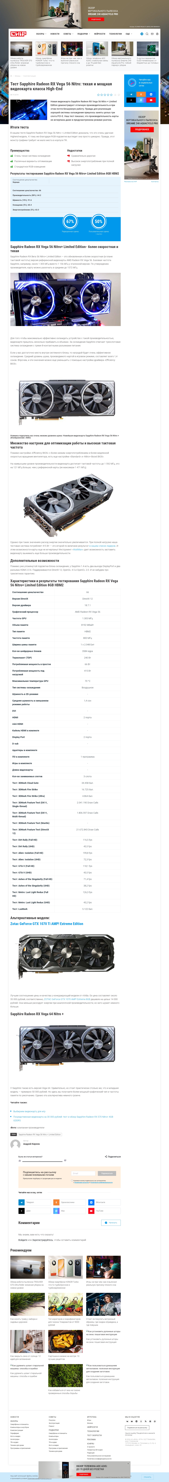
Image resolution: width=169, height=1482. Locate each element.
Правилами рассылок (81, 1182)
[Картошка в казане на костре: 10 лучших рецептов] (65, 1341)
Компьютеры (54, 1436)
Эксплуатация (54, 1423)
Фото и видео (15, 1436)
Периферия (14, 1433)
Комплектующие (16, 1430)
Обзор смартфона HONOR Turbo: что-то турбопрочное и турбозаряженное (45, 61)
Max (63, 1211)
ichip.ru (90, 1444)
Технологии (115, 34)
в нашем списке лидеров (102, 545)
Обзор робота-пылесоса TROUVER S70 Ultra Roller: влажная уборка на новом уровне (21, 63)
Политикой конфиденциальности (101, 1182)
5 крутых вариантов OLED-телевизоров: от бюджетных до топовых (147, 60)
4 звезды (108, 94)
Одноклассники (67, 1202)
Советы (67, 34)
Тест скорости (94, 1435)
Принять (147, 1477)
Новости (54, 34)
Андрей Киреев (31, 1144)
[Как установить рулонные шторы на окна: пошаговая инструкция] (103, 1333)
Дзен (28, 1211)
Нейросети (99, 34)
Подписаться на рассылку (137, 1428)
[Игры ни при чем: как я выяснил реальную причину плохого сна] (103, 1267)
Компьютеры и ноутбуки (19, 1427)
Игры (89, 1420)
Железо (90, 1423)
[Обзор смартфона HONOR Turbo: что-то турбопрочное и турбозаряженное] (65, 1267)
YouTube (99, 1211)
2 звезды (101, 94)
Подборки (82, 34)
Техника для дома (17, 1445)
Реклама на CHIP (130, 181)
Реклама (91, 1439)
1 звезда (98, 94)
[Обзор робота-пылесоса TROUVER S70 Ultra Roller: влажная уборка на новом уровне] (27, 1267)
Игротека (91, 1417)
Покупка (52, 1420)
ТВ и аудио (14, 1442)
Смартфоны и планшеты (19, 1424)
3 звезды (104, 94)
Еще (128, 34)
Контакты (155, 181)
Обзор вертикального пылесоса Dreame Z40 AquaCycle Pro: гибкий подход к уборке (121, 61)
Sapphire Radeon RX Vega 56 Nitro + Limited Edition (40, 1134)
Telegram (30, 1202)
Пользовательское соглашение (99, 1456)
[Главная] (11, 76)
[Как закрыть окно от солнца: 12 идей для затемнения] (27, 1341)
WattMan (77, 549)
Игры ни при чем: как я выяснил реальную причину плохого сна (71, 60)
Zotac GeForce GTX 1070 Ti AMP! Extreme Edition (46, 924)
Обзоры (40, 34)
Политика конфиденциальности (99, 1459)
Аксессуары (14, 1439)
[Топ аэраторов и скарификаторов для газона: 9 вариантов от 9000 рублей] (65, 1304)
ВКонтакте (100, 1202)
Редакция (91, 1453)
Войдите (22, 1240)
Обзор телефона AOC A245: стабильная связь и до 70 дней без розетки (97, 61)
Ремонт (51, 1426)
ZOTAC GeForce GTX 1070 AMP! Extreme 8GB (67, 999)
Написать (113, 1223)
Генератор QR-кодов (95, 1450)
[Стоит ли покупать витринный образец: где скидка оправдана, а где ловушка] (103, 1304)
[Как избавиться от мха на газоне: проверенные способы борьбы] (65, 1375)
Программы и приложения (20, 1448)
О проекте (91, 1447)
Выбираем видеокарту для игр (29, 1111)
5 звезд (111, 94)
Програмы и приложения (58, 1448)
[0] (65, 1160)
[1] (19, 1160)
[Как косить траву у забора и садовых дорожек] (27, 1304)
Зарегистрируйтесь (42, 1240)
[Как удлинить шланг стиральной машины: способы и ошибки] (27, 1367)
